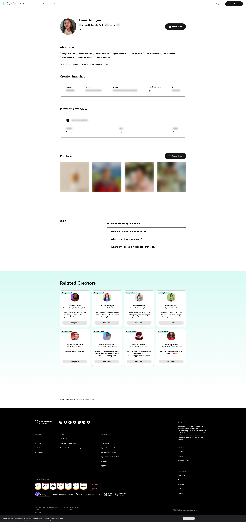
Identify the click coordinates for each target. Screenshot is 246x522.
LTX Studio (181, 475)
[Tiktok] (70, 422)
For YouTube (39, 448)
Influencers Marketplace (68, 443)
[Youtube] (74, 422)
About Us (104, 461)
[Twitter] (79, 422)
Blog (102, 439)
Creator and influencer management (72, 448)
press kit (180, 456)
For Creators (39, 452)
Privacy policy (64, 507)
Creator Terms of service (68, 510)
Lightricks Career (183, 461)
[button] (24, 4)
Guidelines (38, 507)
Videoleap (181, 493)
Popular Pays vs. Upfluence (110, 448)
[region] (123, 518)
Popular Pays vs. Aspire (108, 452)
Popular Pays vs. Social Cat (110, 457)
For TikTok (38, 443)
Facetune (181, 484)
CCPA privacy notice (41, 510)
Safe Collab (63, 439)
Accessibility (74, 507)
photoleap (181, 489)
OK (189, 518)
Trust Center (38, 512)
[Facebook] (65, 422)
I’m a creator (208, 4)
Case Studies (105, 443)
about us (181, 452)
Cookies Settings (57, 520)
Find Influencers (59, 4)
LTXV (179, 480)
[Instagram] (60, 422)
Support (103, 466)
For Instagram (39, 439)
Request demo (234, 4)
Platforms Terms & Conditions (50, 507)
